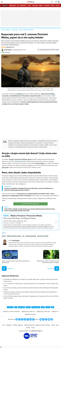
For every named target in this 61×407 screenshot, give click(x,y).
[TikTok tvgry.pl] (43, 319)
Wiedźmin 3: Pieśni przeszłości (11, 311)
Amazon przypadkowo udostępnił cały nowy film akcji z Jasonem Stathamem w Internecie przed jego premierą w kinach (28, 189)
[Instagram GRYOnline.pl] (19, 319)
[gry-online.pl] (30, 2)
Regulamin (9, 325)
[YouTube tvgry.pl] (40, 319)
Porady (28, 307)
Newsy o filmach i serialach (26, 29)
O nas (3, 325)
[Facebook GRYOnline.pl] (16, 319)
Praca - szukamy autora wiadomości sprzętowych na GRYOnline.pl (16, 260)
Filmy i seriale (36, 307)
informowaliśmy (40, 163)
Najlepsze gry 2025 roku (43, 311)
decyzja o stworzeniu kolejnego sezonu (20, 159)
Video (52, 5)
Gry (18, 5)
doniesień (19, 94)
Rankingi (22, 5)
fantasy (4, 236)
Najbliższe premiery (30, 314)
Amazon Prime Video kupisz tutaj (30, 203)
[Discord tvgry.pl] (49, 319)
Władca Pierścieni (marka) (14, 236)
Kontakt (28, 327)
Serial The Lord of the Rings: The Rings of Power (30, 221)
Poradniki (47, 5)
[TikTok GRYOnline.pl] (25, 319)
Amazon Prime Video (42, 236)
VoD (23, 236)
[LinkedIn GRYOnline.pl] (30, 319)
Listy (29, 5)
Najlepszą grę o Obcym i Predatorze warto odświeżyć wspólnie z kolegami (45, 260)
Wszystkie (10, 307)
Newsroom (12, 5)
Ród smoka (5, 167)
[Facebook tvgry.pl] (52, 319)
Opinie (41, 5)
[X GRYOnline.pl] (22, 319)
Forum (57, 5)
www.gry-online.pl (5, 29)
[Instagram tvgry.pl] (46, 319)
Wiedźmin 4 (55, 311)
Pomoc (33, 327)
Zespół (53, 325)
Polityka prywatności (29, 325)
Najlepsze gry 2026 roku (28, 311)
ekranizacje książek (31, 236)
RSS (53, 307)
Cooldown (21, 307)
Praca (57, 325)
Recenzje (35, 5)
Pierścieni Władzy (50, 94)
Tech (42, 307)
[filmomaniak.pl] (8, 47)
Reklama (48, 325)
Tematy (48, 307)
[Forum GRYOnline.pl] (33, 319)
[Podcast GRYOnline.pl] (28, 319)
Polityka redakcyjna (18, 325)
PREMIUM (5, 5)
